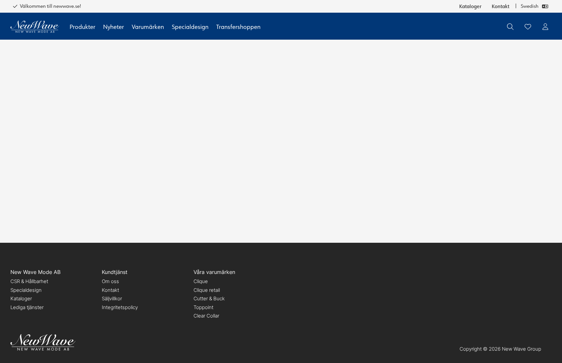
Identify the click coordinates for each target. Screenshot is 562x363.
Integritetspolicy (120, 307)
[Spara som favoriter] (528, 26)
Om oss (110, 281)
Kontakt (500, 6)
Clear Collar (206, 316)
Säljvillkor (112, 298)
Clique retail (207, 290)
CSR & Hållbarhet (29, 281)
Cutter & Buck (209, 298)
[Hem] (34, 27)
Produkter (82, 27)
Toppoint (203, 307)
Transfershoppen (238, 27)
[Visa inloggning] (545, 26)
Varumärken (148, 27)
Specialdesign (190, 27)
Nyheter (113, 27)
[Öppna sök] (510, 26)
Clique (201, 281)
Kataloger (470, 6)
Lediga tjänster (27, 307)
